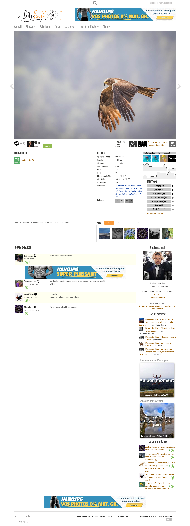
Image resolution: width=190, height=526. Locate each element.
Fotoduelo (45, 26)
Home (79, 516)
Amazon (157, 294)
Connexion (154, 2)
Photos (28, 27)
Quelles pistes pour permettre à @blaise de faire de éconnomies (157, 322)
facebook (170, 519)
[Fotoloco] (40, 15)
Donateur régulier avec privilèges (153, 306)
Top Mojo (95, 516)
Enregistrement (166, 2)
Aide (104, 27)
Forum (58, 26)
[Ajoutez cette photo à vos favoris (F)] (172, 144)
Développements (108, 516)
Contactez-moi (122, 516)
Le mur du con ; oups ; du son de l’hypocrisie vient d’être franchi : (156, 352)
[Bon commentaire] (26, 262)
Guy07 (36, 146)
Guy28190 (28, 294)
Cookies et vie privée (164, 516)
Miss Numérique (158, 297)
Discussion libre (152, 319)
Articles (68, 27)
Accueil (18, 26)
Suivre (47, 146)
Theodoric (28, 307)
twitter (167, 519)
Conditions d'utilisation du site (142, 516)
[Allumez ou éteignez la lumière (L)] (133, 144)
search (95, 3)
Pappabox (28, 256)
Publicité (86, 516)
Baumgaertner (30, 281)
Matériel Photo (87, 27)
